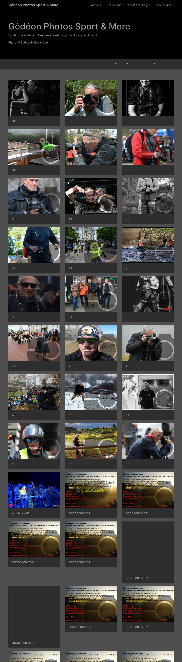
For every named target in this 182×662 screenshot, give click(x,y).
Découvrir (119, 5)
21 (127, 219)
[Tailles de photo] (124, 63)
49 (13, 415)
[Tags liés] (113, 63)
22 (13, 268)
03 (127, 121)
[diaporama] (134, 63)
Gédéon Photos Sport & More (30, 5)
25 (127, 268)
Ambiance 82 (20, 513)
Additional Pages (141, 5)
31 (70, 317)
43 (70, 366)
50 (70, 415)
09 (127, 170)
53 (13, 464)
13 (70, 219)
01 (13, 121)
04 (13, 170)
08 (70, 170)
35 (127, 317)
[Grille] (161, 63)
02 (70, 121)
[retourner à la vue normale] (142, 63)
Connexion (164, 5)
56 (127, 464)
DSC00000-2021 (79, 513)
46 (127, 366)
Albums (101, 5)
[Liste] (169, 63)
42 (13, 366)
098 (14, 219)
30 (13, 317)
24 (70, 268)
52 (127, 415)
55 (70, 464)
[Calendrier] (151, 63)
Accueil (10, 63)
